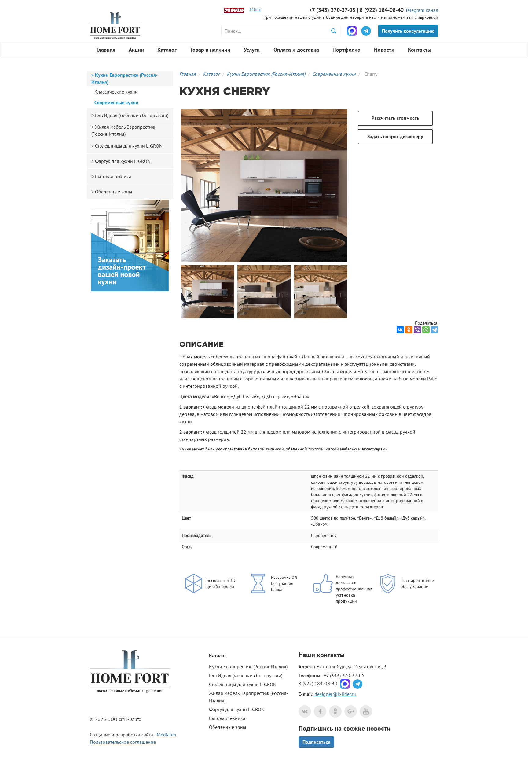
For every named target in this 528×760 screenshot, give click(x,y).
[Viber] (417, 329)
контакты (330, 655)
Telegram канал (421, 10)
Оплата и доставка (296, 49)
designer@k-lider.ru (335, 694)
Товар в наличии (210, 49)
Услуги (252, 49)
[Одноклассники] (409, 329)
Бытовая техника (113, 176)
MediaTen (166, 735)
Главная (106, 49)
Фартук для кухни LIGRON (123, 161)
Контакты (419, 49)
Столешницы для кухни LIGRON (129, 146)
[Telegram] (434, 329)
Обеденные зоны (113, 192)
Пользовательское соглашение (123, 742)
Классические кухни (116, 92)
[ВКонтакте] (400, 329)
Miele (255, 9)
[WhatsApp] (426, 329)
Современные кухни (334, 74)
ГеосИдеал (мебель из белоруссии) (131, 115)
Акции (136, 49)
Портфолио (346, 49)
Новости (384, 49)
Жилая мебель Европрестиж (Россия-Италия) (123, 130)
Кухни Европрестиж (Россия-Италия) (266, 74)
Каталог (167, 49)
